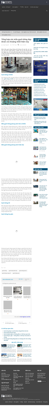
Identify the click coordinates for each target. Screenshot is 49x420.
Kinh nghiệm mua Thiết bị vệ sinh (28, 32)
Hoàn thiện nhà (39, 394)
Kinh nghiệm (16, 394)
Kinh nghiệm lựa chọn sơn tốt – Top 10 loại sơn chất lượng (43, 140)
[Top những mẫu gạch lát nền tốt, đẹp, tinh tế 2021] (27, 284)
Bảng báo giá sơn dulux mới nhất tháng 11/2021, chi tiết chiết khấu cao (40, 122)
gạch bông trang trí (6, 266)
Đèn (14, 372)
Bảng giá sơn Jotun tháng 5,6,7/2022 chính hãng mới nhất (39, 118)
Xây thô (25, 394)
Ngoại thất (15, 368)
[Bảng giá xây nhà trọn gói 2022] (7, 284)
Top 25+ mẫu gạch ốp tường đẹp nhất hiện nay (18, 290)
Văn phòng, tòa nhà (29, 372)
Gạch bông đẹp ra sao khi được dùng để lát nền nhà (16, 324)
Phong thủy (13, 10)
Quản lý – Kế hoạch (9, 394)
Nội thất (15, 366)
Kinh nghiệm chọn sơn (42, 32)
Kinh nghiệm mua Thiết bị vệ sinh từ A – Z (18, 382)
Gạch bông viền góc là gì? (10, 325)
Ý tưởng (21, 6)
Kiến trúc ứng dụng (29, 366)
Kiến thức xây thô (5, 378)
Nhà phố (27, 371)
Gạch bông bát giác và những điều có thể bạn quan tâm (17, 327)
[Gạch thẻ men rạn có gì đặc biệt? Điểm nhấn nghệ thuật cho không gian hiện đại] (4, 339)
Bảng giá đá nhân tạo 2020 (40, 87)
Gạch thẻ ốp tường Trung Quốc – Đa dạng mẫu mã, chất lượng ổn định (24, 339)
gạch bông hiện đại (13, 263)
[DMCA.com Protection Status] (41, 374)
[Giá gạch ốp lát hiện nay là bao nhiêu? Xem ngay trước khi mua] (19, 349)
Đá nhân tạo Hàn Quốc (39, 92)
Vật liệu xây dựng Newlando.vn (41, 368)
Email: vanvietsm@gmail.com (6, 372)
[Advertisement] (24, 21)
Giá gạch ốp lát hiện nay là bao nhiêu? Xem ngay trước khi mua (24, 349)
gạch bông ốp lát (23, 263)
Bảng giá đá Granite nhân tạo (40, 95)
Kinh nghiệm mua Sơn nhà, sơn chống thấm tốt (18, 378)
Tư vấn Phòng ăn (16, 32)
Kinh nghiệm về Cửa (6, 34)
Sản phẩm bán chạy (8, 272)
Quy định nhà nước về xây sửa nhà (6, 382)
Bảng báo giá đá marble (39, 84)
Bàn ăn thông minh (41, 370)
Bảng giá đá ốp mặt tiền (39, 90)
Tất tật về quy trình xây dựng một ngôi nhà (42, 155)
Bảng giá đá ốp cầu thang (39, 94)
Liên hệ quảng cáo (5, 369)
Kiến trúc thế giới (29, 369)
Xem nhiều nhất (27, 272)
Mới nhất (21, 272)
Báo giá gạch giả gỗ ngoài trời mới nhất (43, 180)
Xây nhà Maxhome (41, 366)
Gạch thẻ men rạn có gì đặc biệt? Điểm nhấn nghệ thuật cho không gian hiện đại (8, 339)
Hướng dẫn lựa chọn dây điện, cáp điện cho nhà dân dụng (43, 131)
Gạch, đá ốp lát (23, 44)
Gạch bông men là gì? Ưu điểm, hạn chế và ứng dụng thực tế (43, 173)
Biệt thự (27, 374)
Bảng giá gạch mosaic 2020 (40, 85)
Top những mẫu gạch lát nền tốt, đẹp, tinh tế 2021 (27, 290)
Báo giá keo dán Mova (39, 89)
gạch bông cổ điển (8, 79)
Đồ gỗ (14, 375)
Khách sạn (27, 376)
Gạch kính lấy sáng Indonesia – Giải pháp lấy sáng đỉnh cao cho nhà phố (8, 349)
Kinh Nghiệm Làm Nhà (25, 310)
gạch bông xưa (16, 266)
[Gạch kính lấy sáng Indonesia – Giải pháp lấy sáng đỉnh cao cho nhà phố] (4, 349)
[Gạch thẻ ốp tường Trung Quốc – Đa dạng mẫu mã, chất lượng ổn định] (19, 339)
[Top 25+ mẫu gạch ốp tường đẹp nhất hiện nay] (17, 284)
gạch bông (4, 263)
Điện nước (15, 374)
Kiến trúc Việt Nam (29, 368)
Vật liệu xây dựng (5, 380)
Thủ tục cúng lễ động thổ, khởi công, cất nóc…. (42, 163)
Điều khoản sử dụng (5, 368)
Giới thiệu (3, 366)
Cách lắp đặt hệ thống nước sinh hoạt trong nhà (42, 148)
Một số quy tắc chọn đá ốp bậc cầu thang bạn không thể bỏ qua (8, 305)
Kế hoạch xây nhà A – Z (7, 32)
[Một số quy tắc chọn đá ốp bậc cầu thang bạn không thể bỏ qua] (7, 298)
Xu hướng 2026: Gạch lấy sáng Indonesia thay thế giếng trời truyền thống (43, 204)
